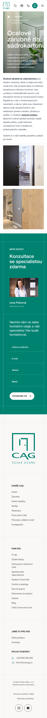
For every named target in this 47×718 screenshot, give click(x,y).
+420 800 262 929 (24, 658)
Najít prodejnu (18, 638)
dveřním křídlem (29, 115)
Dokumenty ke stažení (22, 594)
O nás (14, 555)
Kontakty (16, 642)
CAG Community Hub (22, 608)
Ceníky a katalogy (20, 584)
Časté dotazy (18, 560)
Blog (14, 603)
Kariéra (15, 598)
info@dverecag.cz (24, 663)
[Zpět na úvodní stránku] (6, 5)
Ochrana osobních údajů (23, 694)
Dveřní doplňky (18, 501)
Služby (15, 506)
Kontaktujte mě (19, 396)
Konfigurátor (17, 525)
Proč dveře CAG (19, 515)
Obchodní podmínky (25, 699)
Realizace (16, 511)
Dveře (14, 492)
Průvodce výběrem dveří (23, 520)
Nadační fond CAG (20, 580)
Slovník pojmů (18, 589)
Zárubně (15, 497)
